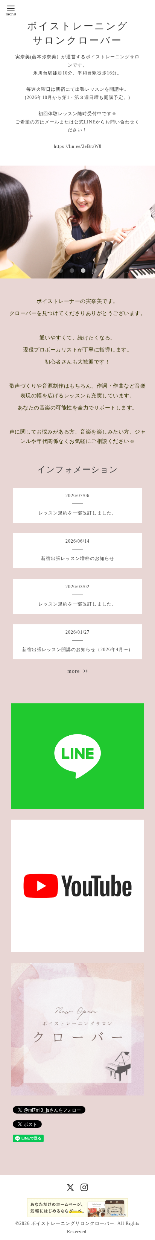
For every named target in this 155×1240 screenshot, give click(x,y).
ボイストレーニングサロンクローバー (72, 1223)
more (75, 671)
